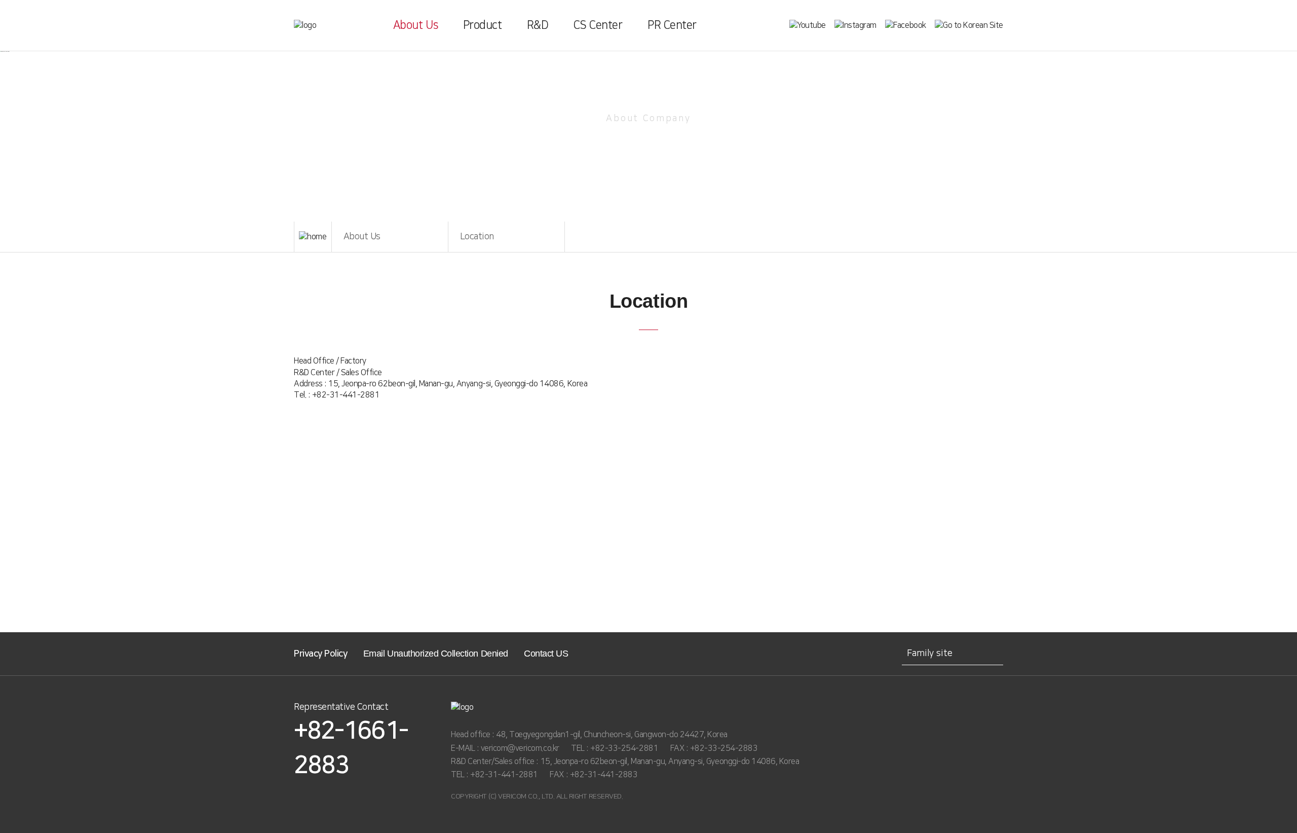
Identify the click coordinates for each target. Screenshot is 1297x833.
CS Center (598, 25)
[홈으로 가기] (312, 237)
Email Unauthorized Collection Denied (435, 653)
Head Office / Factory (330, 361)
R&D (538, 25)
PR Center (672, 25)
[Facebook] (905, 25)
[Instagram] (855, 25)
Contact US (546, 653)
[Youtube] (807, 25)
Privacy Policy (320, 654)
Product (482, 25)
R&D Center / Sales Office (338, 372)
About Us (415, 25)
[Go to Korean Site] (969, 25)
